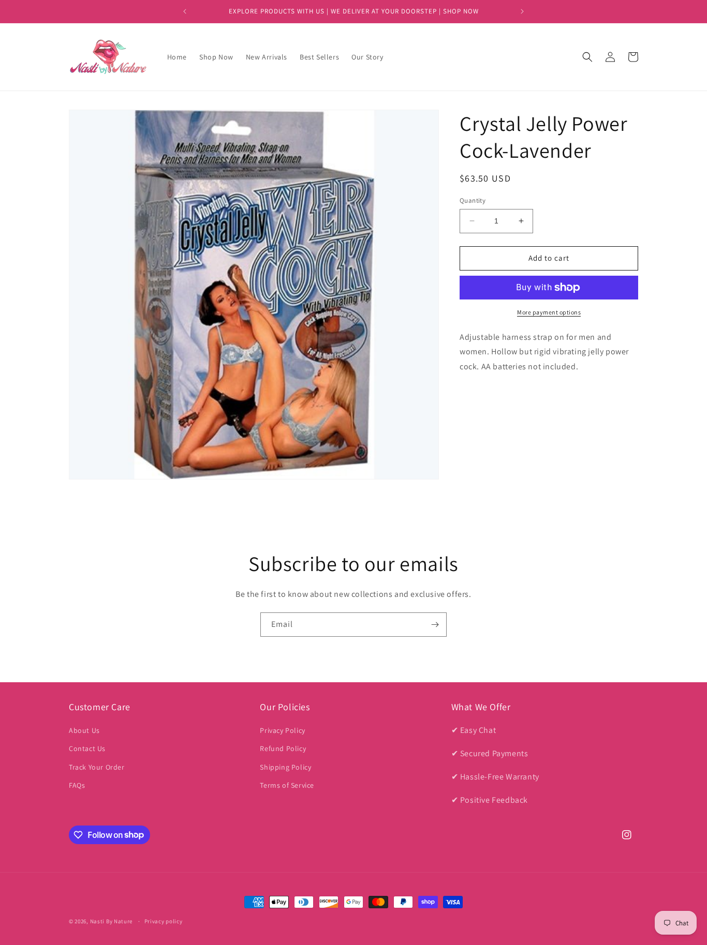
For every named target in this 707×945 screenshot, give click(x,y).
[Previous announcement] (184, 11)
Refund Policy (283, 749)
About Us (84, 730)
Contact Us (87, 749)
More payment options (549, 312)
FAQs (77, 785)
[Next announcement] (522, 11)
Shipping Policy (285, 767)
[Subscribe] (434, 624)
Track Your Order (97, 767)
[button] (587, 57)
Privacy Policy (282, 730)
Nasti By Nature (111, 921)
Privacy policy (163, 920)
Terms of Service (287, 785)
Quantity (472, 200)
